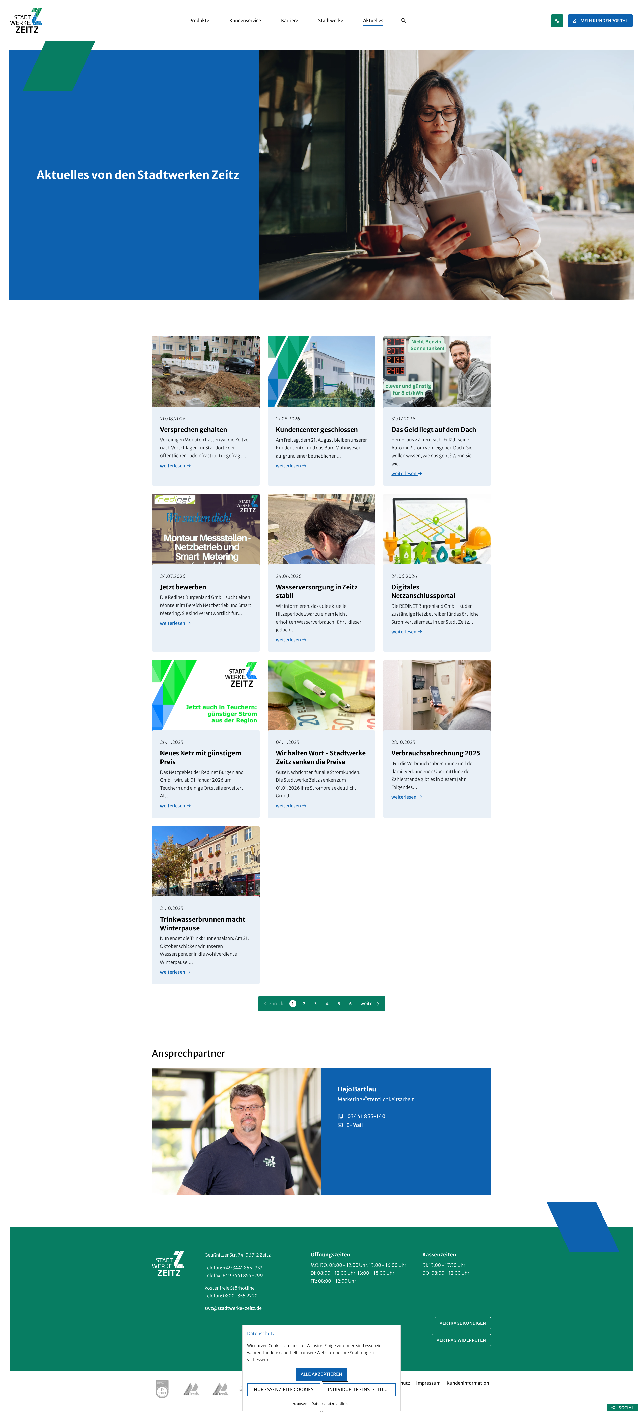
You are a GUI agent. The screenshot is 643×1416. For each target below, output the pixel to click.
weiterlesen (173, 466)
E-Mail (354, 1125)
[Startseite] (26, 20)
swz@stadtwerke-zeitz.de (233, 1308)
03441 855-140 (366, 1116)
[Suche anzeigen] (403, 20)
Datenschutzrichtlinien (331, 1403)
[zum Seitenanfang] (321, 1411)
